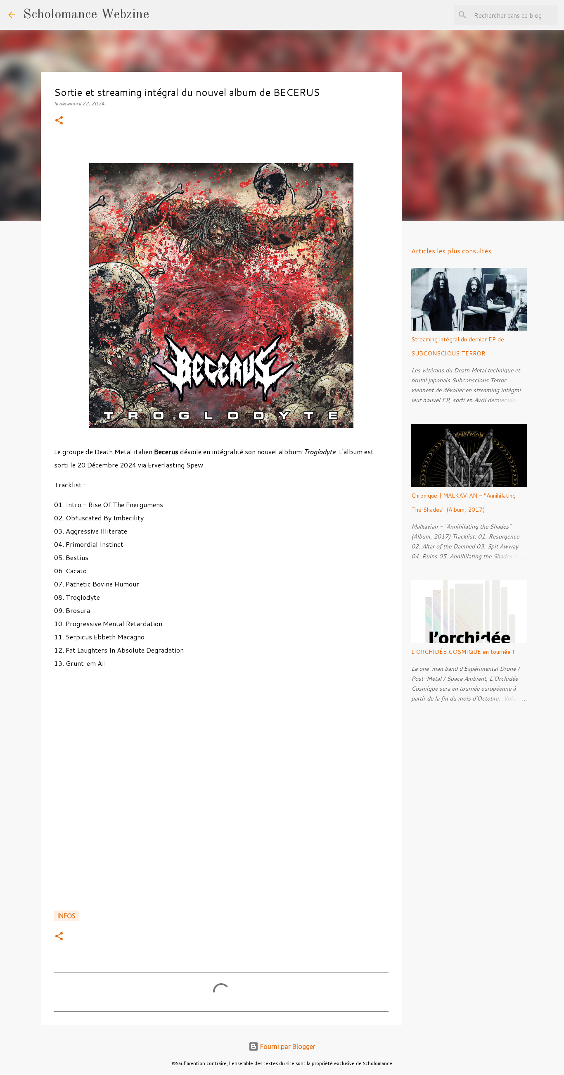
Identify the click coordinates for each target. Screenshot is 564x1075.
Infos (66, 916)
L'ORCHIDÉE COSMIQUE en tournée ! (462, 652)
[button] (59, 120)
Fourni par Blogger (286, 1046)
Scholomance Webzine (86, 14)
